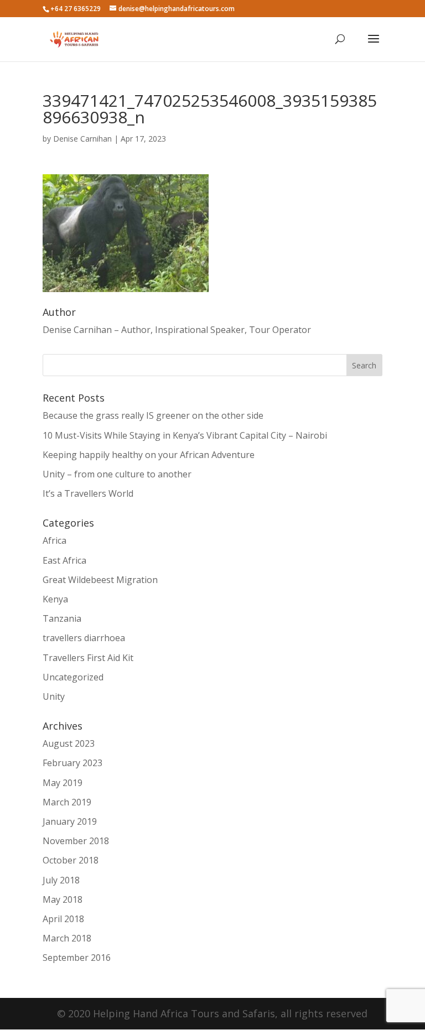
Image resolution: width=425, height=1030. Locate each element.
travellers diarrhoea (84, 638)
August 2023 (69, 743)
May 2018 (62, 899)
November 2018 (76, 841)
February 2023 (72, 763)
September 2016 (77, 957)
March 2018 (67, 938)
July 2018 (61, 880)
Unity (54, 696)
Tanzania (62, 618)
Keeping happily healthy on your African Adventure (149, 455)
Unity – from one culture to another (117, 474)
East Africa (64, 560)
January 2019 (70, 821)
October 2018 (71, 860)
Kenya (55, 599)
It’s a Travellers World (88, 493)
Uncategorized (73, 677)
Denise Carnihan (82, 138)
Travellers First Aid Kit (88, 658)
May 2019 (62, 783)
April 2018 (63, 919)
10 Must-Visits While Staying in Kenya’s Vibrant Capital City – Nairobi (185, 435)
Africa (54, 540)
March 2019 (67, 802)
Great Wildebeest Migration (100, 580)
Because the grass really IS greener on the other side (153, 415)
